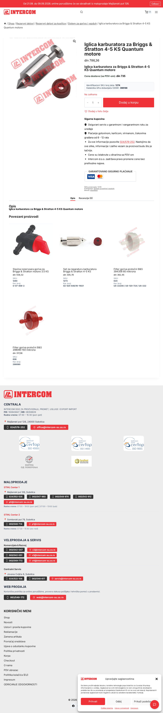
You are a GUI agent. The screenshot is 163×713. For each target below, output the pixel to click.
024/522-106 (15, 578)
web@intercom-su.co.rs (50, 597)
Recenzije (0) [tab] (86, 198)
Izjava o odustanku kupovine (20, 646)
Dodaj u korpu (128, 102)
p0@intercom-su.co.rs (20, 502)
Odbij (119, 701)
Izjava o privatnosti (122, 708)
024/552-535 (15, 496)
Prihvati (93, 701)
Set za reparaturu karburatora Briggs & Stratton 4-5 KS (79, 270)
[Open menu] (156, 12)
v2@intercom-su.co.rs (43, 549)
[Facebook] (73, 705)
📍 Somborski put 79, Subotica (19, 519)
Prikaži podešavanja (145, 701)
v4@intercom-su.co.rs (43, 560)
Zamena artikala (12, 636)
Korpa (7, 655)
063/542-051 (15, 555)
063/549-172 (17, 597)
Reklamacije (11, 631)
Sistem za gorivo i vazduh (105, 40)
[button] (156, 679)
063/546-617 (38, 578)
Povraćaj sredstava (14, 641)
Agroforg (94, 190)
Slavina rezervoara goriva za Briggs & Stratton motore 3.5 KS (31, 270)
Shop (7, 617)
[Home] (5, 23)
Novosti (8, 622)
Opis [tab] (72, 198)
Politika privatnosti (14, 650)
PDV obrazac (11, 670)
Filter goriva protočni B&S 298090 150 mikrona (27, 348)
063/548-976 (62, 496)
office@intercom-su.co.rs (51, 427)
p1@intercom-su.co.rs (43, 524)
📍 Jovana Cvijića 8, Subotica (19, 574)
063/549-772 (15, 560)
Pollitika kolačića (107, 708)
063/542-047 (16, 549)
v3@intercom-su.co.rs (43, 555)
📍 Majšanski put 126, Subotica (19, 492)
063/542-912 (84, 496)
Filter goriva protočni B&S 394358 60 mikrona (128, 270)
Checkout (9, 660)
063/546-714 (15, 524)
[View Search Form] (81, 12)
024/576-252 (127, 141)
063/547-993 (39, 496)
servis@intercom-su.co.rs (68, 578)
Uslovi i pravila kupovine (17, 627)
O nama (8, 665)
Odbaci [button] (155, 3)
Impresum (134, 708)
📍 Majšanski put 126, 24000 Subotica (24, 421)
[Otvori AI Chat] (154, 704)
